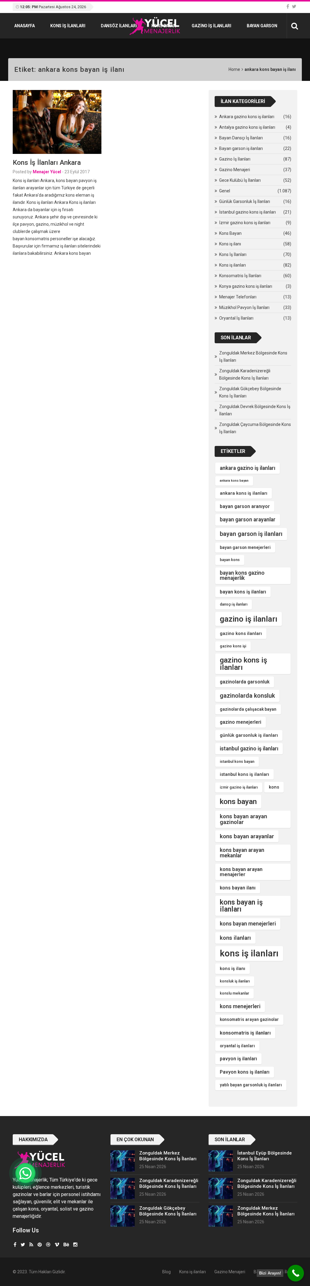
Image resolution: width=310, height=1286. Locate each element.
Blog (166, 1271)
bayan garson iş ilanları (251, 533)
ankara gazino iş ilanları (247, 468)
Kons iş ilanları (67, 25)
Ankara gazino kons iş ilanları (246, 116)
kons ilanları (235, 938)
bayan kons (230, 560)
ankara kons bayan (234, 481)
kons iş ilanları (249, 953)
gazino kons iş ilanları (243, 664)
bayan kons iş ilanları (243, 592)
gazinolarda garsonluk (244, 682)
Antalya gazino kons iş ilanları (247, 127)
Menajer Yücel (47, 171)
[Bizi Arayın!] (295, 1273)
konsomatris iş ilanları (245, 1033)
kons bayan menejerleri (248, 924)
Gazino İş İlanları (211, 25)
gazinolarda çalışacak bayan (248, 709)
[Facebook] (287, 6)
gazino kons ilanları (241, 633)
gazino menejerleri (240, 722)
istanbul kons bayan (237, 761)
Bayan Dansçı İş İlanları (241, 137)
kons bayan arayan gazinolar (243, 819)
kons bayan (238, 801)
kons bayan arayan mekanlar (242, 853)
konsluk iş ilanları (235, 981)
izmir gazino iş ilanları (239, 787)
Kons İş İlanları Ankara (47, 162)
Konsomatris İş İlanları (240, 275)
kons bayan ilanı (238, 888)
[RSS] (31, 1245)
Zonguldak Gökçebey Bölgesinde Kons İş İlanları (250, 392)
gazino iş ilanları (248, 618)
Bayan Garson (262, 25)
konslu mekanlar (234, 993)
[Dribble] (48, 1245)
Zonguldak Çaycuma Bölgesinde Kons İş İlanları (255, 428)
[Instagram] (75, 1245)
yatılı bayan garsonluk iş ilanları (251, 1084)
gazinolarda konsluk (247, 695)
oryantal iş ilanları (237, 1045)
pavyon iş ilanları (238, 1059)
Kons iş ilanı (230, 243)
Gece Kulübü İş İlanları (240, 180)
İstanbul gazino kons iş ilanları (247, 212)
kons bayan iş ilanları (241, 905)
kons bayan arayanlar (247, 836)
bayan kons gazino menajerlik (242, 575)
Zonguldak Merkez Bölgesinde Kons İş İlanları (253, 357)
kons (274, 787)
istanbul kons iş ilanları (244, 774)
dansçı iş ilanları (233, 604)
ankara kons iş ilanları (243, 493)
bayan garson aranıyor (245, 506)
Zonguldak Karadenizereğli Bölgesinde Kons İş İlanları (244, 374)
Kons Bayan (163, 25)
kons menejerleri (240, 1006)
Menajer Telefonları (237, 296)
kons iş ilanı (232, 968)
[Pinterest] (40, 1245)
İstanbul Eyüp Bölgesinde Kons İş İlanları (264, 1155)
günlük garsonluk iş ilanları (249, 735)
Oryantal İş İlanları (236, 318)
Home (234, 69)
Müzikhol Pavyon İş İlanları (244, 307)
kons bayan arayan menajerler (241, 871)
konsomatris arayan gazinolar (249, 1019)
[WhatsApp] (25, 1173)
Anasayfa (24, 25)
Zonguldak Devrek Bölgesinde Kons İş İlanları (254, 410)
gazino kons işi (233, 646)
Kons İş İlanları (232, 254)
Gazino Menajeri (234, 169)
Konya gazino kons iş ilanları (245, 286)
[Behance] (66, 1245)
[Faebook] (15, 1245)
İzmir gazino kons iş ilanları (244, 222)
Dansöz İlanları (119, 25)
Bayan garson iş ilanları (241, 148)
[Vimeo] (57, 1245)
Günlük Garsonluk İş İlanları (244, 201)
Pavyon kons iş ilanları (244, 1072)
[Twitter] (294, 6)
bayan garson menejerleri (245, 547)
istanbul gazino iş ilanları (249, 749)
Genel (224, 190)
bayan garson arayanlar (247, 520)
